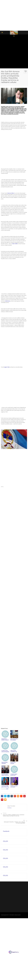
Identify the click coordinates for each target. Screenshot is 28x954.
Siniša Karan (7, 301)
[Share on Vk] (24, 796)
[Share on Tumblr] (12, 796)
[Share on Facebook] (2, 796)
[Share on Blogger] (18, 796)
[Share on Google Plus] (15, 796)
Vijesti (16, 793)
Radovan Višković (10, 193)
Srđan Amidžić (15, 243)
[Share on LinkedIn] (8, 796)
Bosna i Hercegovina (8, 793)
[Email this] (5, 800)
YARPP (7, 788)
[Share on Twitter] (5, 796)
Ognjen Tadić (6, 367)
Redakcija (2, 793)
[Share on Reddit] (21, 796)
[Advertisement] (14, 15)
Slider (14, 793)
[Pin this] (2, 800)
